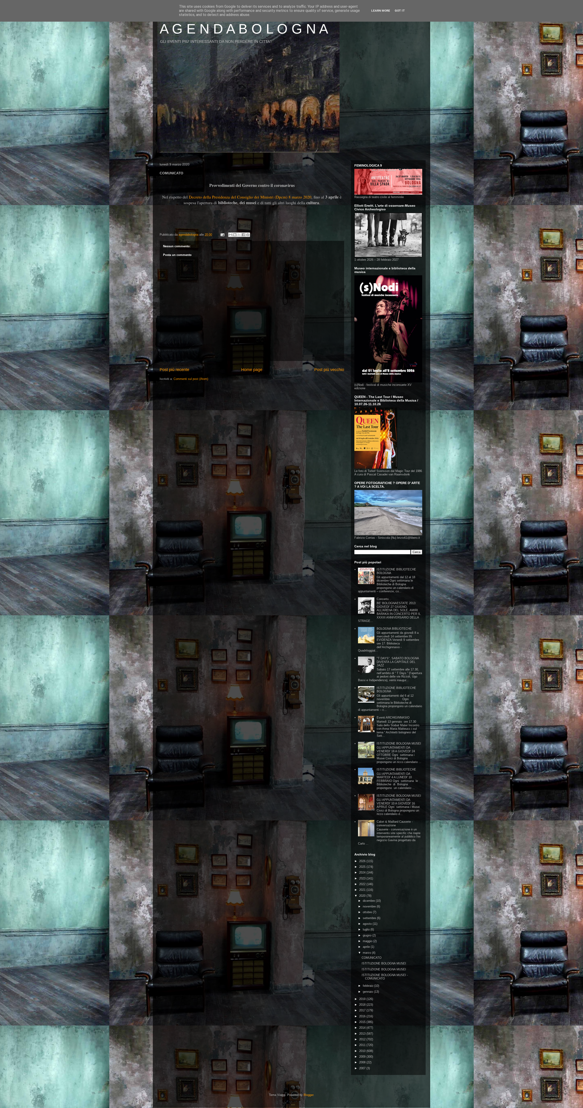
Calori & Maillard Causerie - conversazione (395, 823)
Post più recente (174, 369)
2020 (362, 895)
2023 (362, 878)
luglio (367, 929)
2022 (362, 884)
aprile (367, 946)
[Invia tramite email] (230, 234)
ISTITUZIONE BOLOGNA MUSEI (399, 743)
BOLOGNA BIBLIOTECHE (394, 628)
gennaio (368, 991)
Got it (400, 10)
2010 (362, 1051)
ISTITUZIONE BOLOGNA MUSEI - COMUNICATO (385, 976)
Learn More (380, 10)
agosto (368, 923)
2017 (362, 1010)
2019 (362, 999)
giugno (367, 935)
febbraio (368, 985)
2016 (362, 1016)
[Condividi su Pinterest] (247, 234)
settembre (370, 918)
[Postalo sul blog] (235, 234)
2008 (362, 1062)
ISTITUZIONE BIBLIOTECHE (396, 769)
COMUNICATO (371, 957)
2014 (362, 1027)
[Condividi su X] (239, 234)
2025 (362, 866)
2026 (362, 861)
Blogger (308, 1095)
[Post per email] (222, 234)
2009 (362, 1056)
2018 (362, 1004)
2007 (362, 1068)
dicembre (369, 900)
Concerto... (384, 599)
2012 (362, 1039)
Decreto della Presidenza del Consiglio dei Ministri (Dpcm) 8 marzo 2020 (250, 197)
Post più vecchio (329, 369)
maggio (368, 941)
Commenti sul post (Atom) (191, 379)
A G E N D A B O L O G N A (244, 28)
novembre (370, 906)
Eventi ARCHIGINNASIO (393, 717)
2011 (362, 1045)
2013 (362, 1033)
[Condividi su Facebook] (243, 234)
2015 (362, 1022)
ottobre (368, 912)
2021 (362, 890)
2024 (362, 872)
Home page (251, 369)
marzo (367, 952)
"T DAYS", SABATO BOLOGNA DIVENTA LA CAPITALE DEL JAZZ (398, 662)
